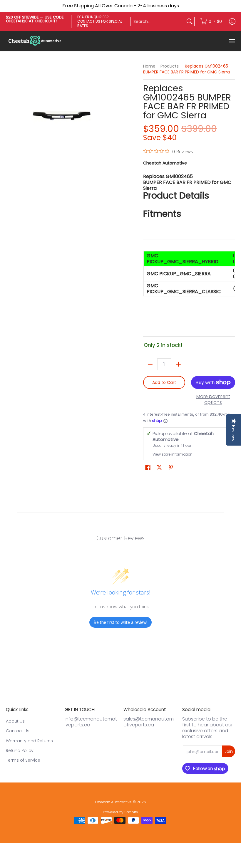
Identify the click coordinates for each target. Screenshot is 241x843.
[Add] (178, 364)
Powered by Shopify (120, 812)
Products (169, 66)
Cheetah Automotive (165, 163)
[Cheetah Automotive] (35, 41)
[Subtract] (150, 364)
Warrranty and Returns (29, 741)
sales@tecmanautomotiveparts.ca (148, 722)
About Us (15, 721)
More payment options (213, 399)
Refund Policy (20, 750)
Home (149, 66)
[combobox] (157, 21)
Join (229, 751)
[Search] (189, 21)
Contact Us (17, 731)
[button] (148, 467)
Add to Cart (164, 382)
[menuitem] (211, 21)
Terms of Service (23, 760)
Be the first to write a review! (120, 622)
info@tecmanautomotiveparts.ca (91, 722)
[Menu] (231, 41)
